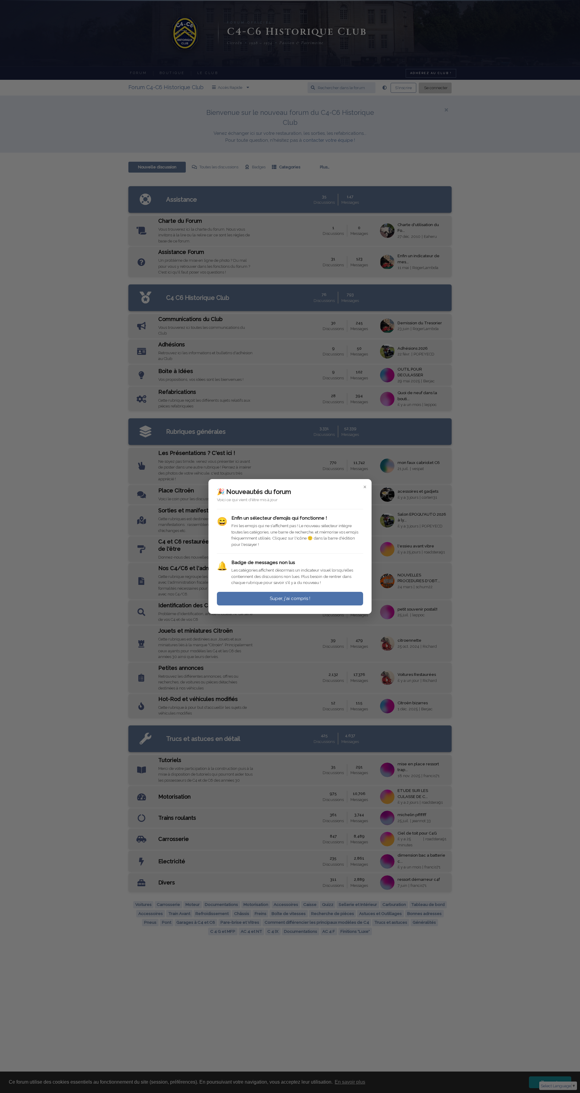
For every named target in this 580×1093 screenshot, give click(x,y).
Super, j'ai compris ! (290, 598)
